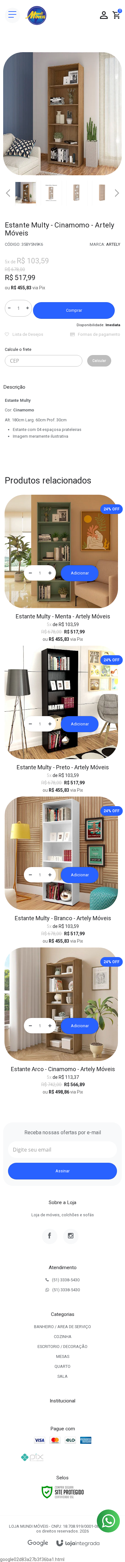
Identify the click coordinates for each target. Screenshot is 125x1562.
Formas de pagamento (98, 334)
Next (117, 190)
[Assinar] (62, 1171)
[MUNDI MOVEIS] (35, 15)
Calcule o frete (18, 349)
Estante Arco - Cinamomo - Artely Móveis (63, 1069)
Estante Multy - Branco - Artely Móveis (63, 918)
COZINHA (62, 1336)
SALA (62, 1376)
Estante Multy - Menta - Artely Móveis (63, 616)
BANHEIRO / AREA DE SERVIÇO (62, 1326)
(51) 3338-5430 (65, 1279)
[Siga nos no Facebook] (49, 1236)
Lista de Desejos (27, 334)
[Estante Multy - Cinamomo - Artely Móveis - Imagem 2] (51, 193)
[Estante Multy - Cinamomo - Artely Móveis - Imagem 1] (25, 193)
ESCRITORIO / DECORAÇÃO (63, 1346)
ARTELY (113, 244)
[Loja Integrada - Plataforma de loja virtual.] (78, 1543)
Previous (8, 193)
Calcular (99, 361)
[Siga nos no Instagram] (71, 1236)
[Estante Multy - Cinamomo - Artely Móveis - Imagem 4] (102, 193)
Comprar (74, 310)
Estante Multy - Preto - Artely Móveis (63, 767)
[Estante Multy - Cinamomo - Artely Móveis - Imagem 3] (77, 193)
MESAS (62, 1356)
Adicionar (80, 573)
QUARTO (62, 1366)
